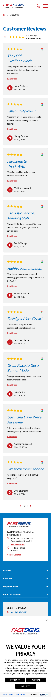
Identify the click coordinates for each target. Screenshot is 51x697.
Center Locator (14, 554)
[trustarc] (43, 694)
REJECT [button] (25, 686)
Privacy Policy (8, 694)
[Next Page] (31, 506)
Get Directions (18, 544)
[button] (46, 620)
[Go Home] (4, 15)
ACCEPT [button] (36, 680)
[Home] (14, 6)
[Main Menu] (45, 6)
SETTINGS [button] (15, 680)
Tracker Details (19, 694)
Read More (12, 78)
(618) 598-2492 (19, 612)
